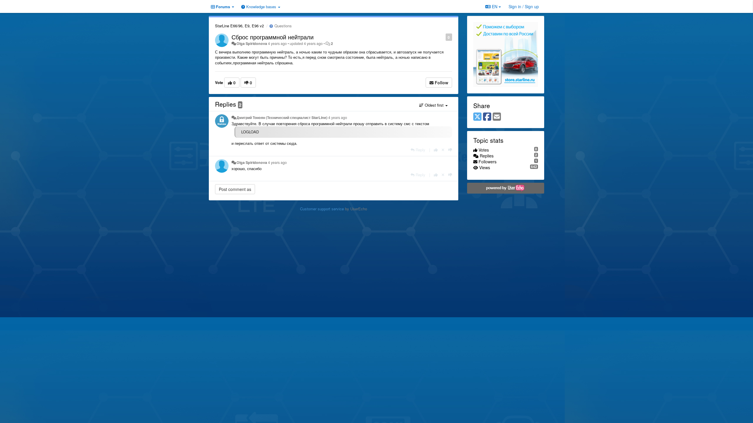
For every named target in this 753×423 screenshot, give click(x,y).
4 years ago (337, 117)
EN (495, 6)
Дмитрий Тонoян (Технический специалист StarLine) (281, 117)
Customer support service (322, 209)
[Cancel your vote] (443, 149)
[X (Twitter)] (477, 117)
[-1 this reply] (450, 149)
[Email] (497, 117)
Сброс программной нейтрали (272, 37)
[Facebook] (487, 117)
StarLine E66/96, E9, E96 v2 (239, 25)
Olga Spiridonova (251, 43)
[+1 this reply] (436, 149)
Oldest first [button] (434, 105)
